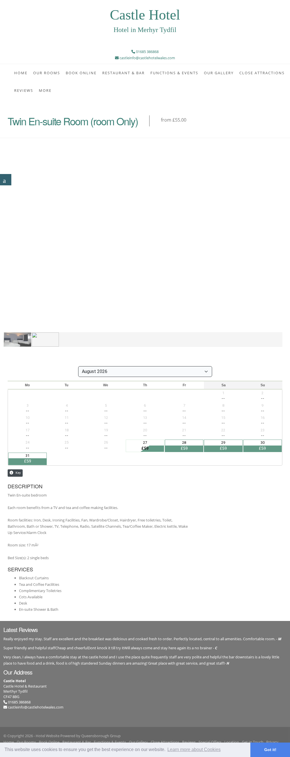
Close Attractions (262, 72)
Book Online (81, 72)
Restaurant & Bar (123, 72)
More (45, 90)
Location (231, 742)
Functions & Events (174, 72)
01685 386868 (19, 702)
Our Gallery (219, 72)
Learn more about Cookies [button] (194, 749)
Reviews (23, 90)
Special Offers (210, 742)
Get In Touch (252, 742)
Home (20, 72)
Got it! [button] (270, 749)
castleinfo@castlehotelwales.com (35, 707)
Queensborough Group (101, 735)
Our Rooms (46, 72)
